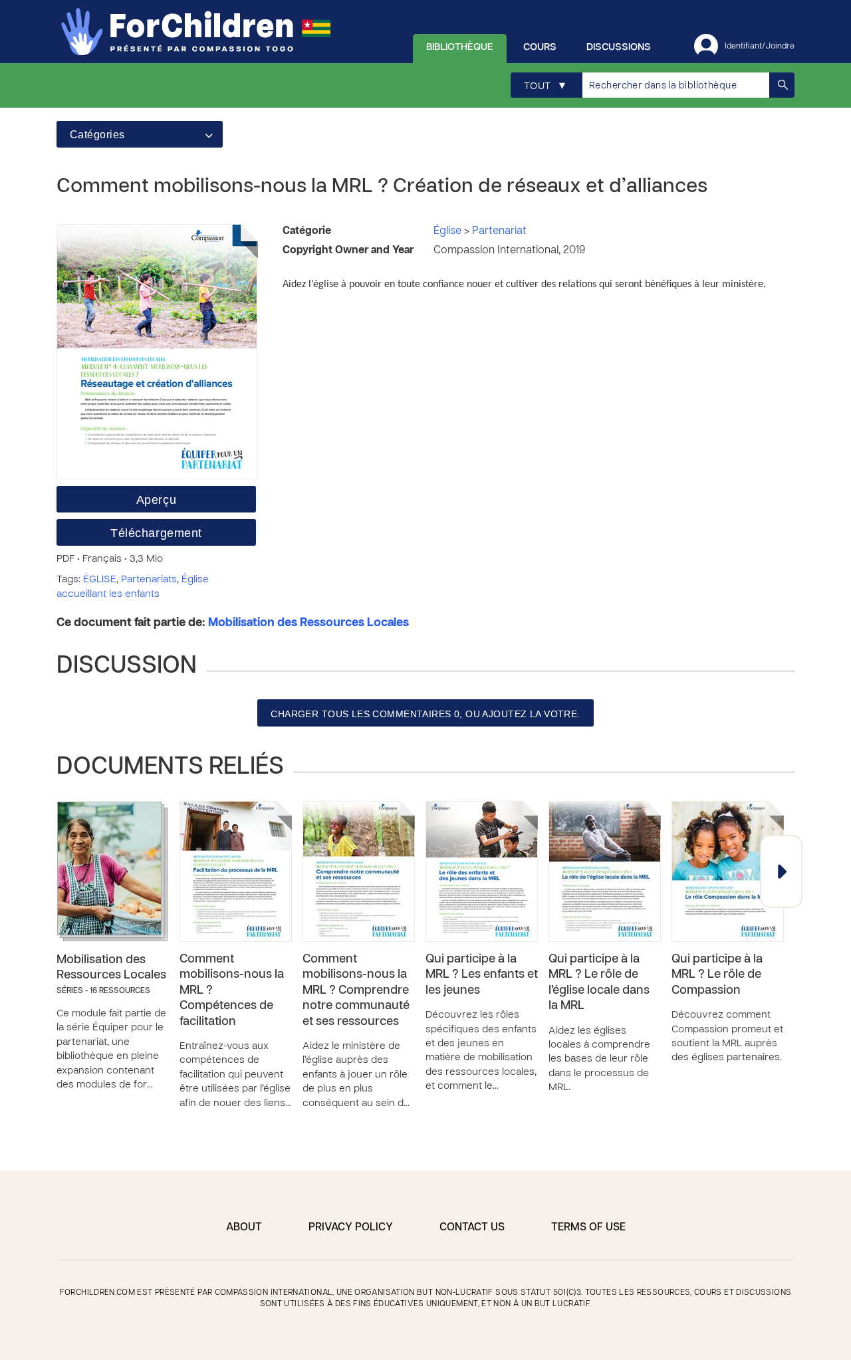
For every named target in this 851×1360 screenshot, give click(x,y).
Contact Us (472, 1227)
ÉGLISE (99, 579)
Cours (539, 47)
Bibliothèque (459, 47)
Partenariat (499, 231)
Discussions (618, 47)
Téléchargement (156, 533)
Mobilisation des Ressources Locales (308, 623)
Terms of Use (588, 1227)
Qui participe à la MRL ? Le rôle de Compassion (717, 975)
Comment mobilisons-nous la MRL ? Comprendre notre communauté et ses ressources (356, 991)
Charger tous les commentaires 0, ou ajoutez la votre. (425, 714)
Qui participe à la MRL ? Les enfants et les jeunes (482, 975)
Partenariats (149, 579)
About (244, 1227)
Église (448, 231)
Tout (544, 86)
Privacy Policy (350, 1227)
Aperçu (156, 500)
